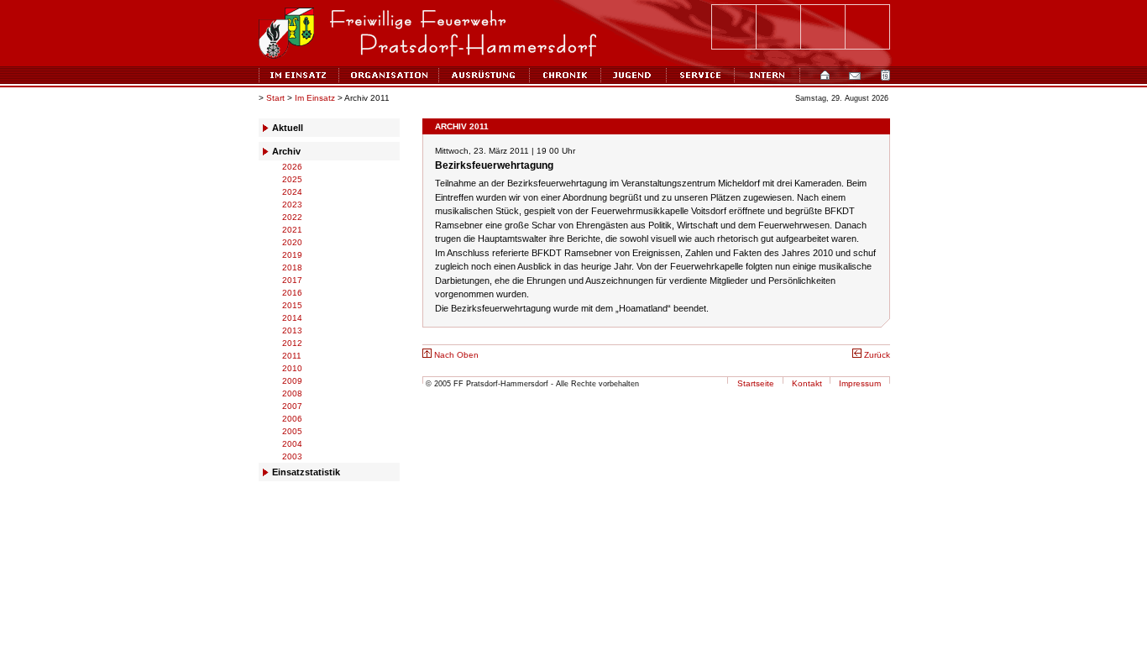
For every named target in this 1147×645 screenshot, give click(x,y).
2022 (292, 217)
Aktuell (287, 128)
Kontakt (807, 383)
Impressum (860, 383)
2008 (292, 393)
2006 (292, 418)
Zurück (876, 354)
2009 (292, 380)
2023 (292, 204)
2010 (292, 368)
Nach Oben (455, 354)
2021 (292, 229)
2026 (292, 166)
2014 (292, 317)
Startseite (755, 383)
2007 (292, 406)
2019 (292, 255)
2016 (292, 292)
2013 (292, 330)
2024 (292, 192)
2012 (292, 343)
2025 (292, 179)
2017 (292, 280)
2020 (292, 242)
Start (275, 97)
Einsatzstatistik (306, 472)
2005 (292, 431)
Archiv (286, 151)
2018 (292, 267)
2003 (292, 456)
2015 (292, 305)
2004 (292, 443)
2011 (291, 355)
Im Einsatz (315, 97)
